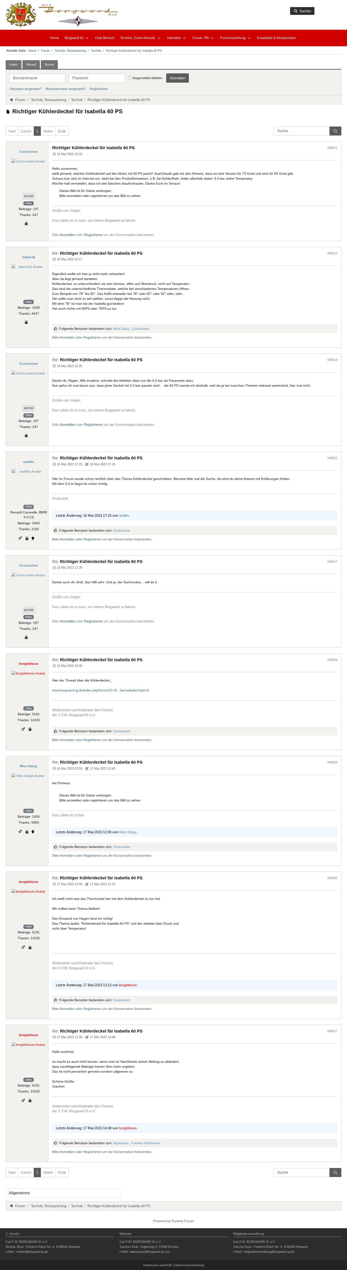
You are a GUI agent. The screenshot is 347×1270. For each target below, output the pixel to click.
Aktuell (31, 64)
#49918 (332, 660)
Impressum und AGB (157, 1265)
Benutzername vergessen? (66, 89)
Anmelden (177, 78)
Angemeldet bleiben (147, 78)
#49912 (332, 148)
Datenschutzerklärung (189, 1265)
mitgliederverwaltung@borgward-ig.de (268, 1251)
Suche (49, 64)
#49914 (332, 360)
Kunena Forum (183, 1221)
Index (13, 64)
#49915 (332, 458)
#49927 (332, 1031)
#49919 (332, 762)
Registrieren (99, 89)
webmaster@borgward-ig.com (150, 1251)
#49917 (332, 561)
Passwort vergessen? (26, 89)
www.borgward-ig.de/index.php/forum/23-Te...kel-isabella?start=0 (100, 690)
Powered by (162, 1221)
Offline (28, 203)
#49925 (332, 878)
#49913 (332, 253)
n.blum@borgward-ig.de (32, 1251)
